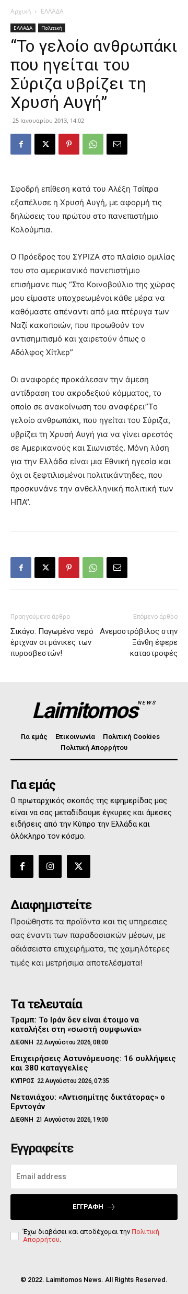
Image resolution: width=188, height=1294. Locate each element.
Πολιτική (51, 27)
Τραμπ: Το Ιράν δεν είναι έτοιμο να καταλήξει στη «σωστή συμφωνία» (76, 1024)
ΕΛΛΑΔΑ (52, 11)
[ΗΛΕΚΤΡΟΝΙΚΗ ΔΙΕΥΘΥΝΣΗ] (117, 144)
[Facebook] (20, 144)
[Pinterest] (68, 144)
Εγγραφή (88, 1206)
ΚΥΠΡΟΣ (22, 1081)
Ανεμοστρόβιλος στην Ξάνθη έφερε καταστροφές (139, 642)
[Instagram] (50, 866)
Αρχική (20, 11)
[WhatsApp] (93, 144)
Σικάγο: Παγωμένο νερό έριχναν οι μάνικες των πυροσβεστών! (51, 642)
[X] (44, 144)
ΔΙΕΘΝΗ (21, 1042)
